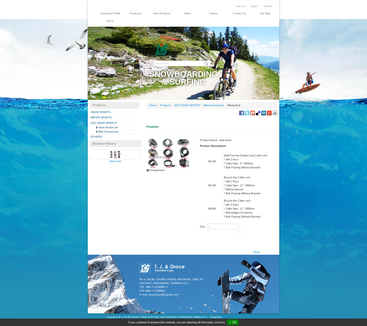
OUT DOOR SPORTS (104, 122)
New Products (161, 13)
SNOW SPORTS (100, 112)
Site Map (265, 13)
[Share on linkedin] (263, 112)
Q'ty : (203, 226)
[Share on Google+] (269, 112)
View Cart (240, 6)
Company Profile (110, 13)
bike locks (115, 161)
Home (110, 20)
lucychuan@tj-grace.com (164, 294)
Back (257, 252)
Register (268, 6)
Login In (254, 6)
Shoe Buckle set (108, 127)
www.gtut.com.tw (230, 317)
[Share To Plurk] (252, 112)
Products (135, 13)
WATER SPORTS (101, 117)
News (187, 13)
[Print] (274, 112)
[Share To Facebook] (241, 112)
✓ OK (233, 322)
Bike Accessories (108, 131)
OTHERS (96, 136)
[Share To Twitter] (247, 112)
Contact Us (239, 13)
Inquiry (213, 13)
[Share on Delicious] (258, 112)
